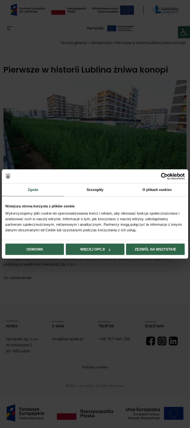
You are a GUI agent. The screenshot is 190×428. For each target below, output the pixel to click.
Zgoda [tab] (33, 190)
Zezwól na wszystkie (155, 249)
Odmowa (34, 249)
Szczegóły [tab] (95, 190)
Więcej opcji (92, 249)
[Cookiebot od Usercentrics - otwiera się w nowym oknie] (164, 176)
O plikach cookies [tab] (157, 190)
